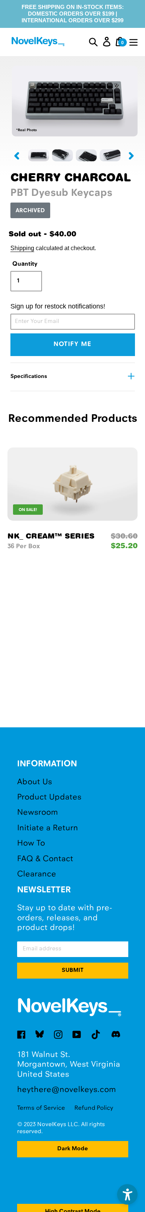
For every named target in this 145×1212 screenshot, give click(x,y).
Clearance (36, 874)
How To (31, 843)
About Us (34, 782)
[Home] (38, 42)
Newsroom (37, 812)
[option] (39, 155)
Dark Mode (72, 1149)
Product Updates (49, 797)
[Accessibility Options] (127, 1194)
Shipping (22, 248)
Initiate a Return (47, 828)
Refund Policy (93, 1108)
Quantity (25, 264)
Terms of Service (41, 1108)
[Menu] (133, 41)
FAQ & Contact (45, 859)
